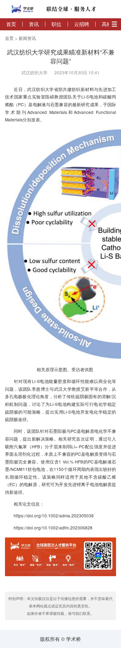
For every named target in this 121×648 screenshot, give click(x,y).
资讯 (34, 24)
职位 (56, 24)
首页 (11, 24)
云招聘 (81, 24)
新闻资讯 (27, 38)
